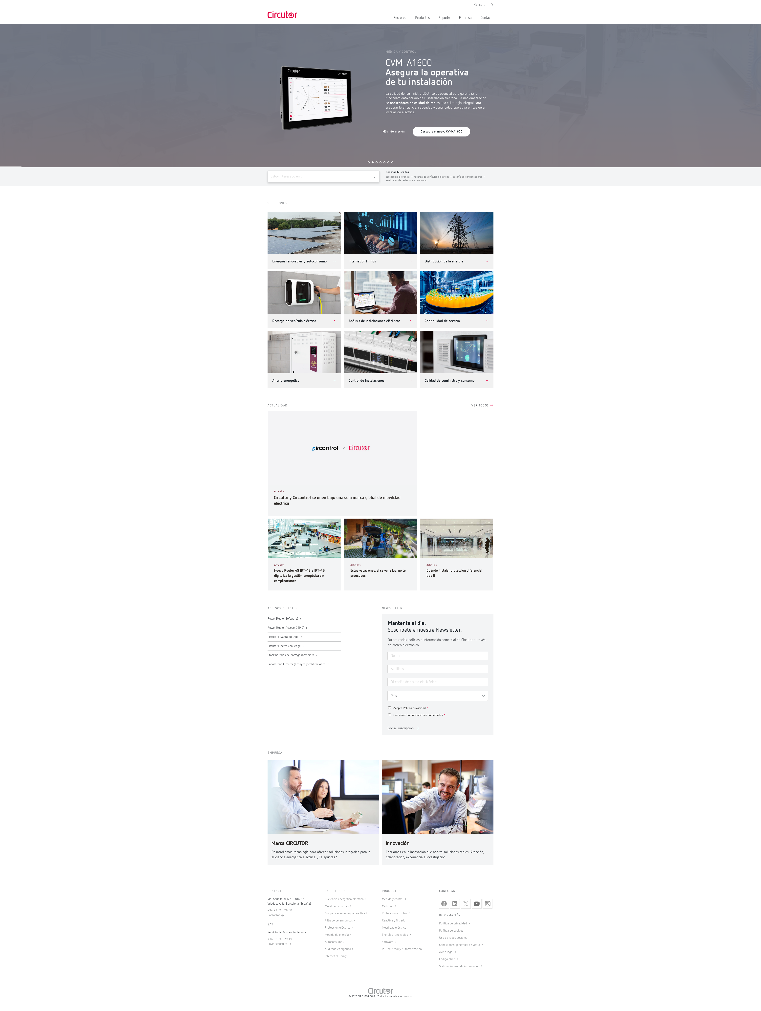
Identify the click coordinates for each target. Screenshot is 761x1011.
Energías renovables (395, 935)
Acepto (410, 708)
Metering (388, 906)
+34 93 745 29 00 (280, 910)
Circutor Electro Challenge (284, 646)
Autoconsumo (333, 942)
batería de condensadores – (469, 176)
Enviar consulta (278, 944)
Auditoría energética (338, 949)
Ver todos (480, 405)
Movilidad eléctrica (337, 906)
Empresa (465, 18)
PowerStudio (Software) (283, 618)
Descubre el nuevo (441, 131)
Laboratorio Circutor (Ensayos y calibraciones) (297, 664)
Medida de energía (337, 935)
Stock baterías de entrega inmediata (291, 655)
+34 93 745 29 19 (280, 939)
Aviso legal (446, 952)
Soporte (444, 18)
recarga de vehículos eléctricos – (433, 176)
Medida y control (393, 899)
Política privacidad (414, 708)
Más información (393, 131)
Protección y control (395, 913)
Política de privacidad (453, 923)
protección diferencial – (400, 176)
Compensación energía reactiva (345, 913)
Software (388, 942)
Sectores (400, 18)
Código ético (447, 959)
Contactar (274, 915)
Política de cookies (451, 930)
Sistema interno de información (459, 966)
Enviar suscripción (400, 728)
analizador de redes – (399, 180)
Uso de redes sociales (453, 937)
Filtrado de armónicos (339, 920)
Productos (422, 18)
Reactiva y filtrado (394, 920)
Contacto (487, 18)
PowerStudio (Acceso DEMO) (286, 627)
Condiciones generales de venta (460, 945)
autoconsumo (419, 180)
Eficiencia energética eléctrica (344, 899)
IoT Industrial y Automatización (402, 949)
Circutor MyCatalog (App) (284, 637)
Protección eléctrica (337, 927)
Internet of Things (336, 956)
